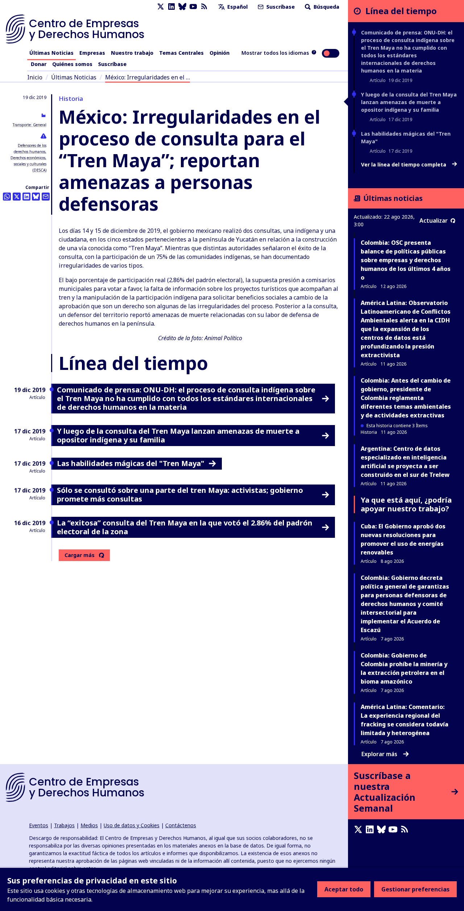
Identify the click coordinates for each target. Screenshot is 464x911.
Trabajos (64, 825)
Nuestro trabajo (132, 52)
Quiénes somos (72, 64)
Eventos (38, 825)
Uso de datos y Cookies (132, 825)
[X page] (160, 7)
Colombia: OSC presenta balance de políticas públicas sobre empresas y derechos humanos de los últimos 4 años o (406, 260)
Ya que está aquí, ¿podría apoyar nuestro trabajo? (406, 504)
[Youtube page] (193, 7)
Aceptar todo (343, 889)
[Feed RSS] (204, 7)
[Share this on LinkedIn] (26, 197)
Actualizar (433, 220)
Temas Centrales (181, 52)
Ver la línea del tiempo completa (404, 164)
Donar (38, 64)
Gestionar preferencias (415, 889)
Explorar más (379, 754)
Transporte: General (29, 124)
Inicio (34, 77)
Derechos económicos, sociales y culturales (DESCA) (28, 164)
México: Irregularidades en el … (147, 77)
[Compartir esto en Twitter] (17, 197)
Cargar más (80, 555)
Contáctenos (180, 825)
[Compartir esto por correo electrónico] (46, 197)
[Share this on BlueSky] (36, 197)
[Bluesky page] (182, 7)
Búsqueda (325, 6)
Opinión (219, 52)
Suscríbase (280, 6)
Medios (89, 825)
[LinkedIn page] (171, 7)
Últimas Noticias (51, 52)
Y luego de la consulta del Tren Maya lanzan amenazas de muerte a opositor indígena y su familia (409, 102)
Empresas (92, 52)
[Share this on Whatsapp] (7, 197)
